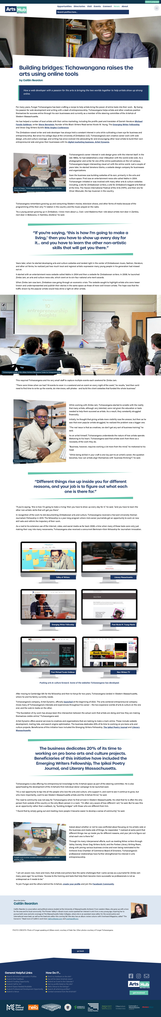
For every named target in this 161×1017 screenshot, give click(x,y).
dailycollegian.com (55, 918)
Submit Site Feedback (15, 979)
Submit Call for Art (14, 984)
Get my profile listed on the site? (60, 984)
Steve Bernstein (46, 124)
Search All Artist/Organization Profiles (21, 976)
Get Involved (139, 993)
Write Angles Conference (56, 127)
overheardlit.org (72, 918)
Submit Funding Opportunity (18, 981)
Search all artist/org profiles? (59, 989)
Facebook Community (103, 883)
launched (68, 701)
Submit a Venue (13, 991)
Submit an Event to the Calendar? (61, 981)
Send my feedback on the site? (59, 976)
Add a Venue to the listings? (58, 986)
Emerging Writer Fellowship (126, 124)
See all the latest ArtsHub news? (60, 979)
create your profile (71, 883)
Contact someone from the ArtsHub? (62, 991)
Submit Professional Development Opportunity (25, 989)
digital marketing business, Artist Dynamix (88, 141)
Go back (80, 951)
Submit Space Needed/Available (19, 986)
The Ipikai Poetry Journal (115, 727)
